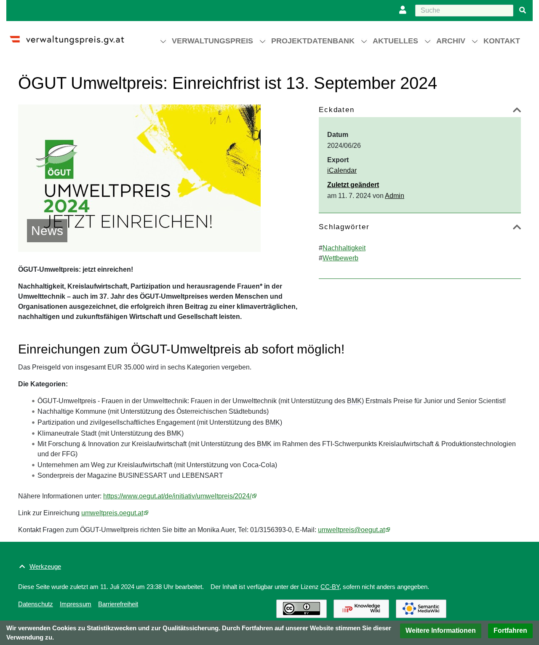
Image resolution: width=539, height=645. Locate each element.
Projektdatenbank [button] (313, 41)
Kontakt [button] (501, 41)
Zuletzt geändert (353, 184)
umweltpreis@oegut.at (351, 529)
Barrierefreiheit (118, 604)
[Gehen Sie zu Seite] (522, 10)
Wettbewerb (340, 258)
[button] (440, 631)
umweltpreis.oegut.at (112, 513)
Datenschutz (35, 604)
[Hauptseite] (74, 36)
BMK (354, 400)
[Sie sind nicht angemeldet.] (404, 10)
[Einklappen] (517, 111)
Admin (394, 195)
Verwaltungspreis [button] (212, 41)
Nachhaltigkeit (344, 248)
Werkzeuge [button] (45, 566)
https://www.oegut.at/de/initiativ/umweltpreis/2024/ (177, 496)
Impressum (75, 604)
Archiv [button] (450, 41)
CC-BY (329, 586)
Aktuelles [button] (395, 41)
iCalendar (342, 170)
